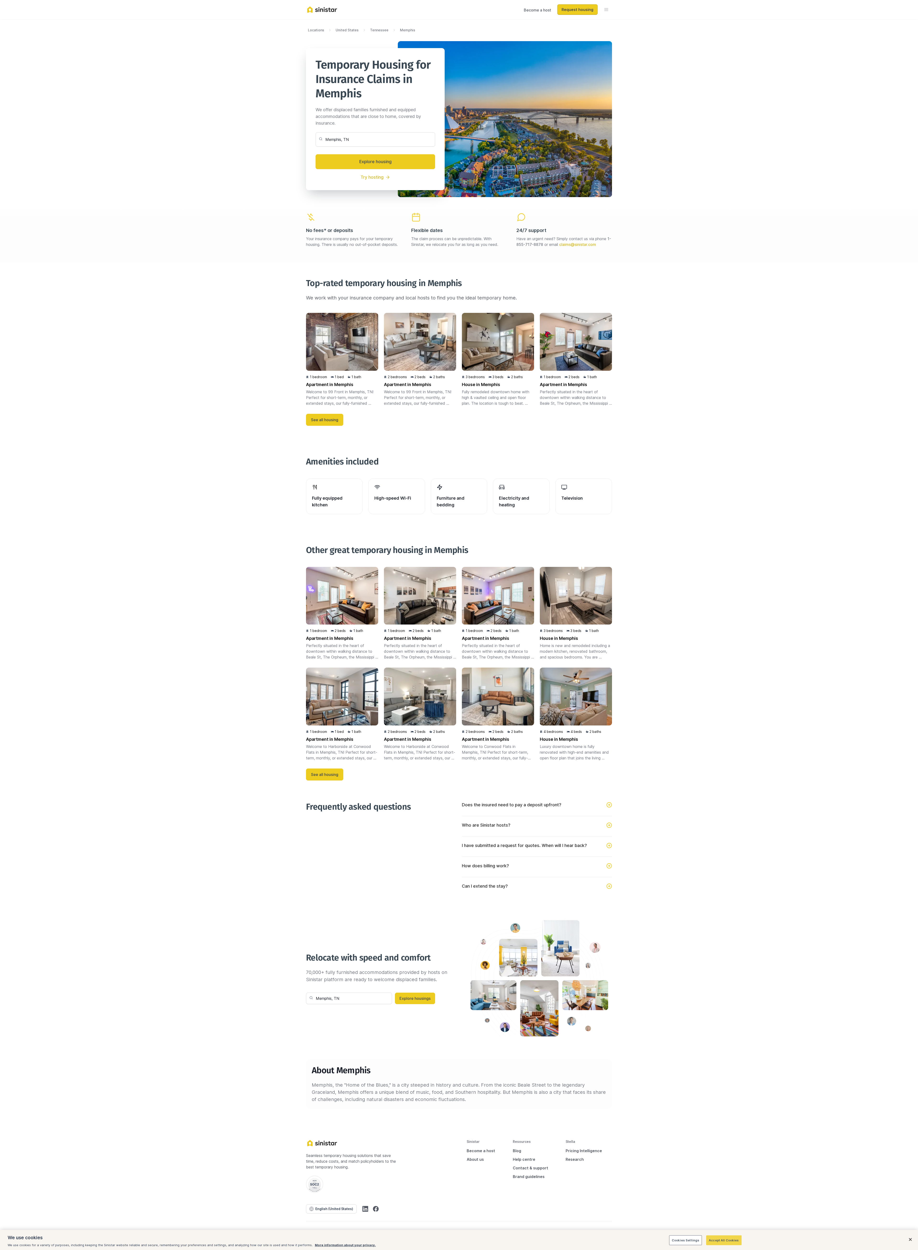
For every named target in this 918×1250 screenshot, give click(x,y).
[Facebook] (376, 1209)
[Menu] (606, 9)
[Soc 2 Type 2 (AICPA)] (314, 1184)
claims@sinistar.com (577, 244)
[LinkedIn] (365, 1209)
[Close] (910, 1239)
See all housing (324, 419)
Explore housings (415, 998)
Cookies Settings (685, 1240)
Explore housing (375, 161)
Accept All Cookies (724, 1240)
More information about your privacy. (345, 1245)
